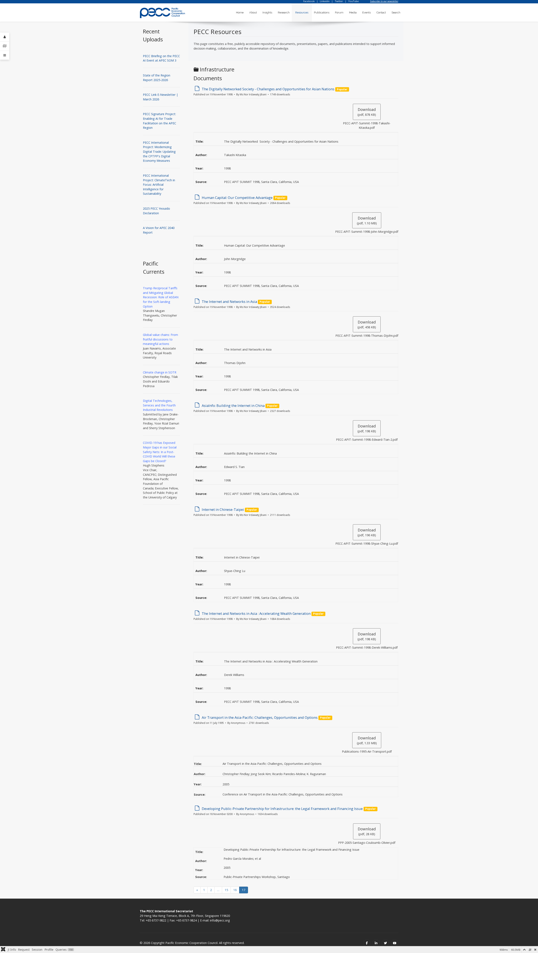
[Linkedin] (376, 943)
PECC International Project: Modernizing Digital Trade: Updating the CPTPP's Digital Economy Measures (159, 152)
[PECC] (162, 11)
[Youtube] (394, 943)
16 (235, 890)
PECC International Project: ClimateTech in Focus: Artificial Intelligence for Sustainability (159, 185)
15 (226, 890)
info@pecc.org (220, 920)
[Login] (4, 37)
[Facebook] (367, 943)
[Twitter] (385, 943)
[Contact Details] (4, 46)
